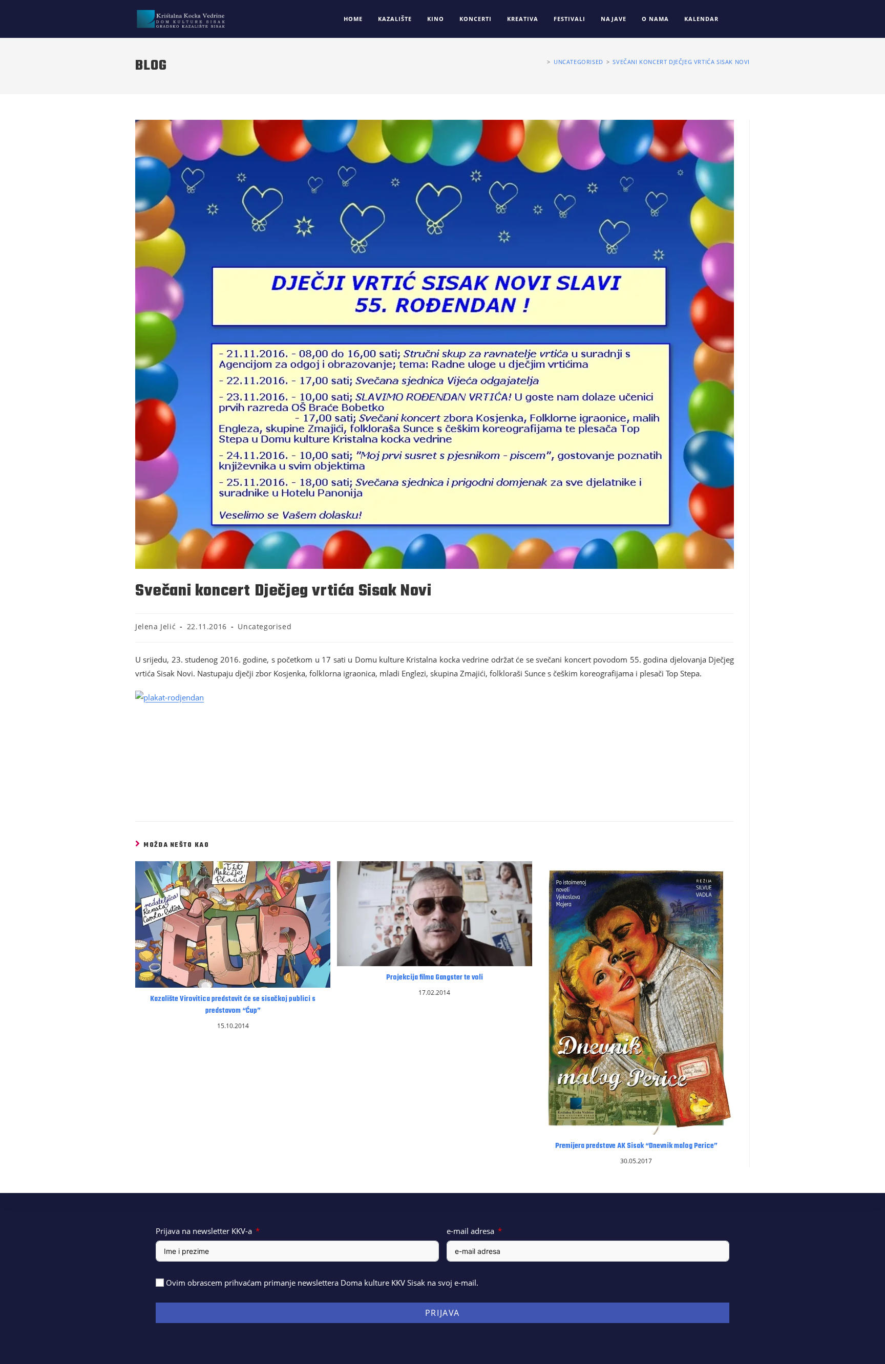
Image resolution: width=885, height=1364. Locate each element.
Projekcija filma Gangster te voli (434, 978)
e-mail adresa (470, 1231)
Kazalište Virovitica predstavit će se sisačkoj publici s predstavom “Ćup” (232, 1005)
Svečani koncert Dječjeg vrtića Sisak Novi (681, 62)
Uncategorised (264, 626)
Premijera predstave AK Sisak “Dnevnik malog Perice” (636, 1146)
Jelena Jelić (155, 626)
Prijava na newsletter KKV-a (204, 1231)
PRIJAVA (442, 1312)
